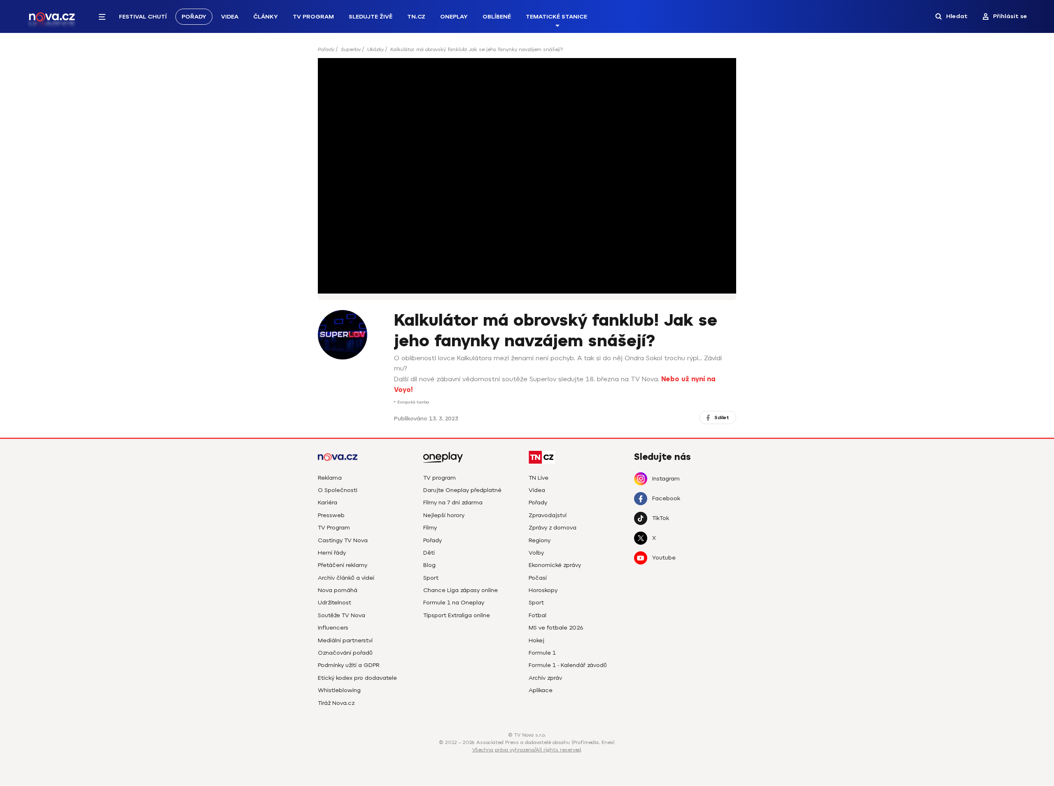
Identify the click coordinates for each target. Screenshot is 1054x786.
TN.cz (416, 16)
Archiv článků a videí (346, 577)
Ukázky (375, 49)
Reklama (330, 477)
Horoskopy (543, 590)
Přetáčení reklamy (342, 565)
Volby (536, 552)
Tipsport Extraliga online (456, 615)
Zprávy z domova (552, 527)
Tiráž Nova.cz (336, 703)
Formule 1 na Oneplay (453, 602)
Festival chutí (143, 16)
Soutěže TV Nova (341, 615)
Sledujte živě (370, 16)
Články (265, 16)
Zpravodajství (548, 515)
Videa (229, 16)
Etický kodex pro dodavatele (357, 677)
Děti (429, 552)
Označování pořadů (345, 652)
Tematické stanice (556, 16)
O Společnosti (337, 490)
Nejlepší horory (443, 515)
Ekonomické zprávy (555, 565)
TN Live (538, 477)
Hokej (536, 640)
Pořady (194, 16)
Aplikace (541, 690)
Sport (430, 577)
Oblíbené (497, 16)
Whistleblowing (339, 690)
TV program (439, 477)
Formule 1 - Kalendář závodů (568, 665)
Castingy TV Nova (343, 540)
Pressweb (331, 515)
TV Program (313, 16)
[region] (527, 52)
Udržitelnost (334, 602)
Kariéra (327, 502)
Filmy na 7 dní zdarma (453, 502)
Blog (429, 565)
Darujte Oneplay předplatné (462, 490)
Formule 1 (542, 652)
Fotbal (537, 615)
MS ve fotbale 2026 (556, 627)
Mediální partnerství (345, 640)
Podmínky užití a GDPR (349, 665)
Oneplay (454, 16)
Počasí (538, 577)
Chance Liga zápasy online (460, 590)
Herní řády (332, 552)
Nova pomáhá (337, 590)
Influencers (333, 627)
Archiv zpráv (545, 677)
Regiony (539, 540)
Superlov (351, 49)
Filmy (430, 527)
